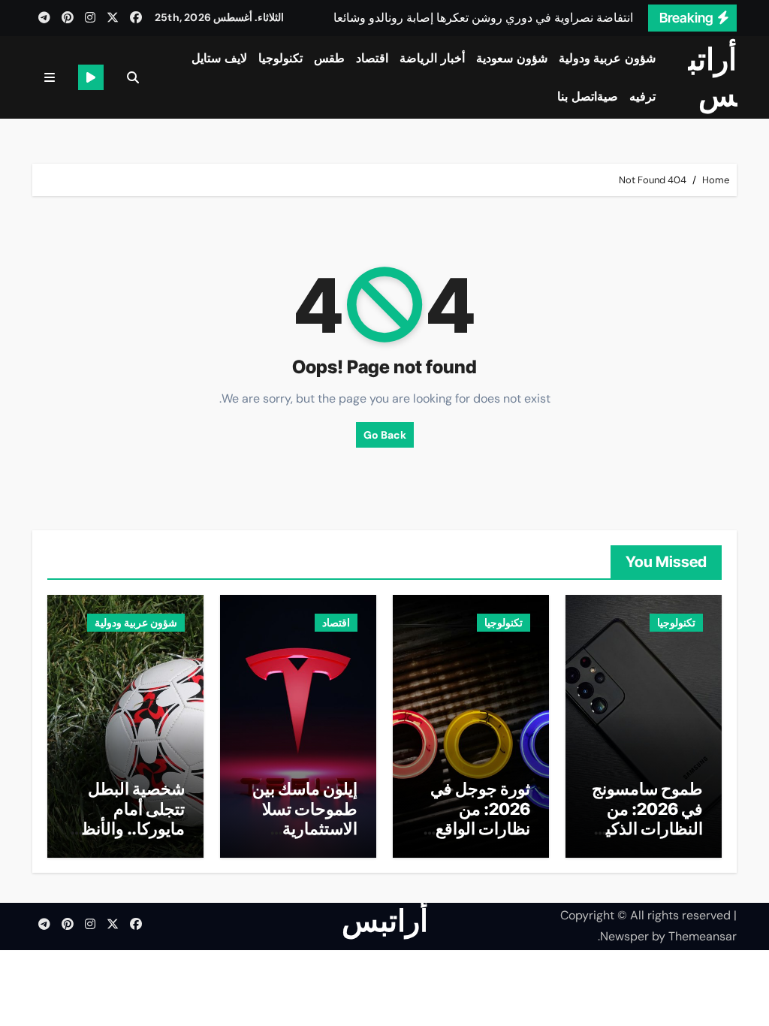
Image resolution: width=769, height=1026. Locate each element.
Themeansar (702, 936)
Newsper (624, 936)
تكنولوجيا (280, 58)
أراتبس (713, 77)
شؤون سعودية (511, 58)
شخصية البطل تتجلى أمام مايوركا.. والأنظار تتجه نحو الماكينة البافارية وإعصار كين (127, 838)
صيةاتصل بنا (587, 96)
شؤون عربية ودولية (607, 58)
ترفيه (642, 96)
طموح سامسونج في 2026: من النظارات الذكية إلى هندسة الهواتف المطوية (647, 828)
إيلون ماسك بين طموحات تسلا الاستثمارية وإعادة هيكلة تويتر (304, 828)
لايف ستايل (219, 58)
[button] (50, 78)
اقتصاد (372, 58)
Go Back (384, 435)
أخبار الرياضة (432, 58)
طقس (329, 58)
